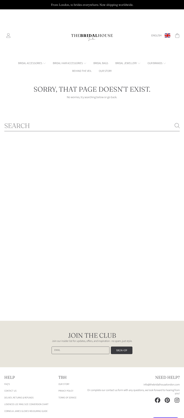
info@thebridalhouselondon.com (162, 384)
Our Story (63, 384)
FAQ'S (7, 384)
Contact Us (10, 390)
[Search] (177, 126)
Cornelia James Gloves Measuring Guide (26, 411)
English (156, 35)
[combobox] (92, 125)
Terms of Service (67, 397)
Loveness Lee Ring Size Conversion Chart (26, 404)
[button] (177, 35)
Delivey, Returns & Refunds (19, 397)
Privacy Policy (65, 390)
